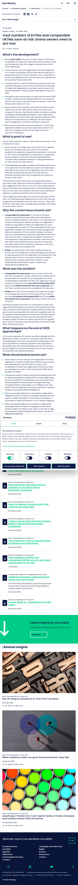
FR (68, 3)
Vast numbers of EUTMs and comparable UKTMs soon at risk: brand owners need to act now (29, 560)
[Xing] (36, 14)
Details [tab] (39, 423)
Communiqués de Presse (12, 857)
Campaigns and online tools (50, 846)
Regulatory (30, 446)
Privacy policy (19, 446)
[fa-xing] (71, 867)
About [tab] (64, 423)
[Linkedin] (24, 14)
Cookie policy (7, 446)
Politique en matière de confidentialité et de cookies (47, 872)
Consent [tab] (13, 423)
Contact (42, 857)
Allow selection (39, 466)
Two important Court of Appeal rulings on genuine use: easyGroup (29, 542)
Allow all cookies (64, 466)
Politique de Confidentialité (13, 872)
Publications (35, 9)
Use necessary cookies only (14, 466)
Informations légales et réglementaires (17, 875)
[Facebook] (28, 14)
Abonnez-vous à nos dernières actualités (27, 839)
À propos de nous (9, 846)
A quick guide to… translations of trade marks (29, 603)
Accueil (5, 9)
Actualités (6, 849)
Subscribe (39, 629)
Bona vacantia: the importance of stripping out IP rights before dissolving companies (27, 487)
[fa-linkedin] (28, 867)
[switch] (29, 458)
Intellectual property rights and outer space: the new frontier (29, 578)
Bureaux (42, 852)
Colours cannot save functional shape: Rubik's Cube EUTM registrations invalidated (29, 524)
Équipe (41, 849)
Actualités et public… (19, 9)
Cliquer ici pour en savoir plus (39, 681)
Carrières (6, 860)
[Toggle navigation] (75, 3)
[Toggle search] (62, 3)
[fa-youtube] (50, 867)
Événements (44, 854)
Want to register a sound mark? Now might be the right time (28, 505)
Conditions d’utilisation (45, 875)
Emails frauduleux (64, 875)
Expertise (6, 852)
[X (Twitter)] (32, 14)
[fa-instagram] (7, 867)
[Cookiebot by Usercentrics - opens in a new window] (67, 417)
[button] (62, 3)
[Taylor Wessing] (9, 3)
